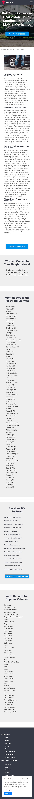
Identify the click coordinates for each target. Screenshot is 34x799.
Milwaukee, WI (11, 404)
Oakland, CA (10, 420)
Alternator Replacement (12, 517)
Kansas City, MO (12, 382)
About (7, 740)
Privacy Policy (10, 757)
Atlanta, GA (10, 309)
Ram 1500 (7, 683)
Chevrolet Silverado (11, 614)
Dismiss (7, 793)
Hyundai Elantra (9, 655)
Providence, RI (11, 439)
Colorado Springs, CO (13, 340)
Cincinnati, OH (11, 335)
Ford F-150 (8, 631)
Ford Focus (8, 638)
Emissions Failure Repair (12, 534)
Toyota (6, 693)
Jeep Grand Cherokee (11, 662)
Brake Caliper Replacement (13, 524)
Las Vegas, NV (11, 390)
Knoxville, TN (10, 387)
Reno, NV (9, 444)
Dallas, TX (9, 349)
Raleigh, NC (10, 442)
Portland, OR (10, 437)
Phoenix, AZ (10, 432)
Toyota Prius (8, 702)
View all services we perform (17, 576)
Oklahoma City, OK (12, 423)
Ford (5, 624)
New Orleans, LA (12, 413)
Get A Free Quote (17, 34)
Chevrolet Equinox (10, 610)
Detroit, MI (10, 354)
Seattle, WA (10, 468)
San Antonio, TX (11, 456)
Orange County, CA (12, 425)
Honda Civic (8, 650)
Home (3, 49)
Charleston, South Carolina (15, 270)
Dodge (6, 619)
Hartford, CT (10, 366)
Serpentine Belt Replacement (14, 548)
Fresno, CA (10, 359)
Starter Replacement (11, 555)
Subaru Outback (9, 690)
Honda (6, 645)
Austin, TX (9, 311)
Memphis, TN (10, 399)
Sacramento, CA (11, 451)
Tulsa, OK (9, 482)
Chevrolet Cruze (9, 607)
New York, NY (10, 416)
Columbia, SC (10, 342)
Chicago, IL (10, 333)
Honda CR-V (8, 652)
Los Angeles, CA (12, 394)
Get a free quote (17, 246)
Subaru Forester (9, 688)
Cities (7, 49)
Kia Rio (6, 664)
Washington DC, (11, 485)
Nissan (6, 669)
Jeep (5, 660)
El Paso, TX (10, 356)
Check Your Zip (10, 775)
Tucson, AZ (10, 480)
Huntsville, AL (11, 371)
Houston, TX (10, 368)
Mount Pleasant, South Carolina (17, 272)
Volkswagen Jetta (10, 712)
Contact (8, 743)
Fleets (7, 772)
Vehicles (8, 770)
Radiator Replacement (12, 545)
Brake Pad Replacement (12, 527)
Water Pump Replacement (13, 569)
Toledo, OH (10, 477)
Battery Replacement (11, 521)
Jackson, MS (10, 378)
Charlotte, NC (11, 328)
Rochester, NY (11, 449)
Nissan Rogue (8, 676)
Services (8, 764)
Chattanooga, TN (12, 330)
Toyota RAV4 (8, 705)
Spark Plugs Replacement (13, 552)
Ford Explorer (8, 629)
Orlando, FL (10, 428)
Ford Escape (8, 626)
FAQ (6, 738)
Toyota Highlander (10, 700)
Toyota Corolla (9, 697)
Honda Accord (9, 648)
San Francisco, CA (12, 461)
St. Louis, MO (11, 470)
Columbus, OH (11, 345)
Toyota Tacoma (9, 707)
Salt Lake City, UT (12, 454)
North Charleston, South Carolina (17, 275)
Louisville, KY (10, 397)
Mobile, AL (10, 409)
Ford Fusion (8, 641)
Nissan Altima (8, 671)
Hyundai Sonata (9, 657)
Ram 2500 (7, 686)
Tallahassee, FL (11, 473)
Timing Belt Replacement (13, 562)
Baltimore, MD (11, 316)
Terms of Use (9, 754)
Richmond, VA (11, 447)
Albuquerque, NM (12, 307)
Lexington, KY (11, 392)
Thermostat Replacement (13, 559)
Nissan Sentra (9, 679)
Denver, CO (10, 352)
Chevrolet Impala (10, 612)
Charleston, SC (11, 326)
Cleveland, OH (11, 337)
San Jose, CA (10, 463)
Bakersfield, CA (11, 314)
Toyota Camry (9, 695)
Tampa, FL (10, 475)
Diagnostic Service (10, 531)
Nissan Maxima (9, 674)
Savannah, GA (10, 466)
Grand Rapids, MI (12, 361)
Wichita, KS (10, 487)
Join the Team (10, 751)
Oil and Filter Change (11, 541)
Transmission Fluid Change (13, 566)
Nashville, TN (10, 411)
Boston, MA (10, 321)
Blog (6, 749)
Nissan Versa (8, 681)
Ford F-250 (8, 633)
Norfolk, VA (10, 418)
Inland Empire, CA (12, 375)
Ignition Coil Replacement (13, 538)
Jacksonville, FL (11, 380)
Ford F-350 (8, 636)
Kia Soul (6, 667)
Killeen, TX (10, 385)
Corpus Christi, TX (12, 347)
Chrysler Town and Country (13, 617)
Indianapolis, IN (11, 373)
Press (7, 746)
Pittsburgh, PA (11, 435)
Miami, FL (9, 401)
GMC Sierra (8, 643)
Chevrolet (7, 605)
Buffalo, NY (10, 323)
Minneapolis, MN (12, 406)
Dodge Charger (9, 622)
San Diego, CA (11, 458)
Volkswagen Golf (10, 709)
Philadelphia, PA (11, 430)
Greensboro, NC (11, 364)
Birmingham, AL (11, 318)
